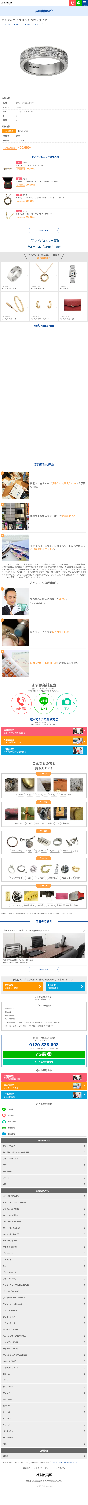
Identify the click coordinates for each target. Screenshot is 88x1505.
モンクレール (8, 1437)
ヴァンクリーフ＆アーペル (13, 1221)
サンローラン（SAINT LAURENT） (16, 1285)
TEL (72, 3)
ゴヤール (6, 1374)
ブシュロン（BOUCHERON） (14, 1297)
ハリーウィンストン (10, 1215)
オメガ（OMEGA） (10, 1310)
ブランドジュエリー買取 (44, 240)
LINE (79, 3)
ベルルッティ (8, 1431)
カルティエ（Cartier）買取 (44, 247)
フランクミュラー (10, 1323)
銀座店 (5, 1456)
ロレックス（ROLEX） (11, 1234)
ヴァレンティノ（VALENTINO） (15, 1355)
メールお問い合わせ (44, 1061)
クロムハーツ (8, 1386)
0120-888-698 (44, 1044)
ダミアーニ (7, 1380)
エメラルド (7, 1259)
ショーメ (6, 1412)
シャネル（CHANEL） (11, 1209)
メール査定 (12, 1121)
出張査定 (11, 1127)
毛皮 (4, 1444)
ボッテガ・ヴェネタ (10, 1367)
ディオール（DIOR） (11, 1348)
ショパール (7, 1399)
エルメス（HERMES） (11, 1196)
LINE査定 (11, 1109)
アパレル (6, 1177)
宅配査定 (11, 1134)
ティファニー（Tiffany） (13, 1304)
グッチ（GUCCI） (10, 1272)
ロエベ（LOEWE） (10, 1361)
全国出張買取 (52, 986)
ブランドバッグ (9, 1146)
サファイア (7, 1418)
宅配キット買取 (11, 986)
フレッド (6, 1393)
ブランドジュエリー (11, 24)
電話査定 (11, 1115)
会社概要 (26, 1467)
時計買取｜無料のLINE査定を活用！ (17, 1152)
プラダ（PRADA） (10, 1278)
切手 (4, 1184)
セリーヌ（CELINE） (11, 1329)
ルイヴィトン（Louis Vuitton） (15, 1202)
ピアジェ (6, 1405)
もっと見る (44, 969)
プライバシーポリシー (43, 1467)
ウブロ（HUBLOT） (11, 1247)
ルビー (5, 1266)
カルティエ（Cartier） (32, 24)
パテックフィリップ (10, 1240)
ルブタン (6, 1424)
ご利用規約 (60, 1467)
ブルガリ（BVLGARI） (11, 1291)
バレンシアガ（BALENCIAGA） (15, 1336)
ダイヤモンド (8, 1253)
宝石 (4, 1165)
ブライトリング (9, 1317)
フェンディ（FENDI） (11, 1342)
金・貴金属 (7, 1171)
